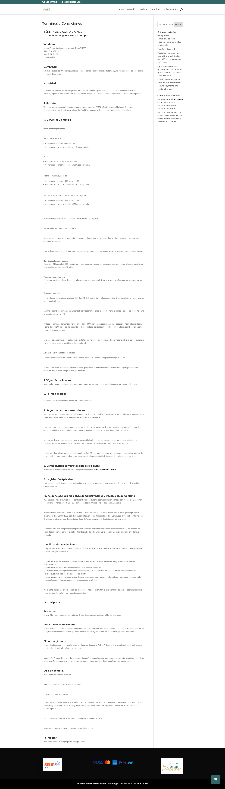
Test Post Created (166, 49)
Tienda (141, 9)
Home (121, 9)
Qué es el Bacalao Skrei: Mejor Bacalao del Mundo (167, 105)
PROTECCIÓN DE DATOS (106, 470)
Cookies (145, 783)
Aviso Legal (113, 783)
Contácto (155, 9)
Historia (131, 9)
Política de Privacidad (130, 783)
